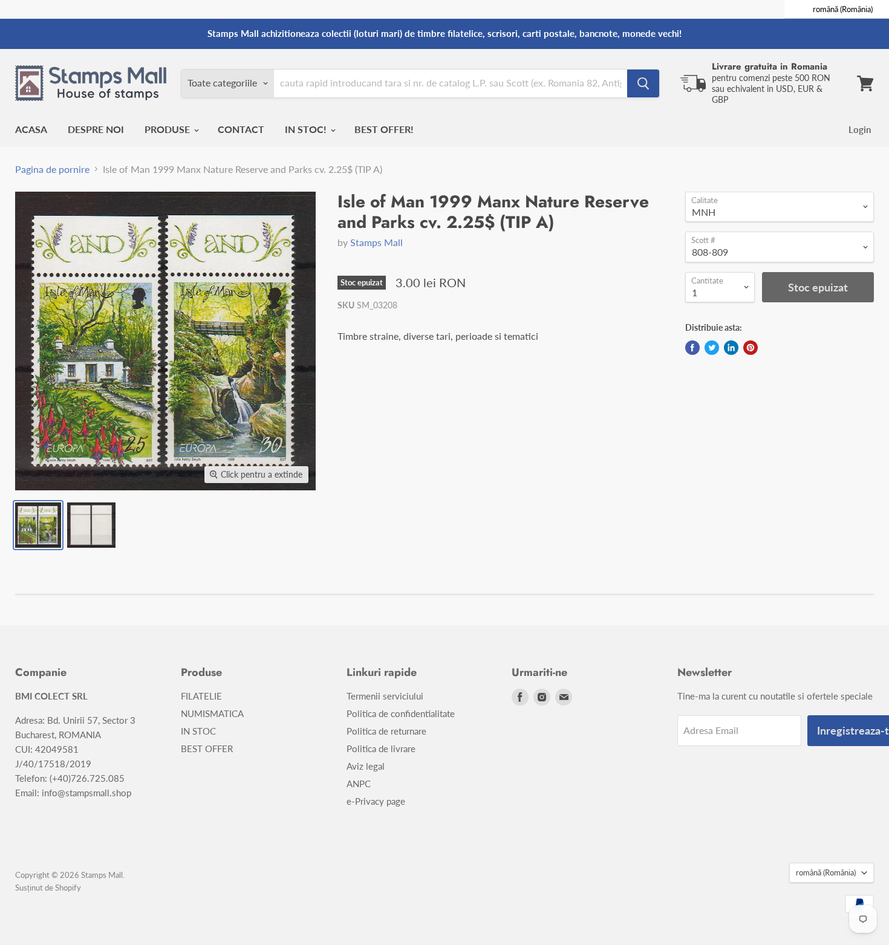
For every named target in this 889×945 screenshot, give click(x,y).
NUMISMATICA (212, 713)
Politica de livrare (381, 748)
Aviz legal (366, 766)
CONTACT (241, 129)
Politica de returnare (386, 731)
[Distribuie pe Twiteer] (712, 347)
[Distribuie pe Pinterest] (750, 347)
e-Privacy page (376, 801)
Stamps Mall (376, 242)
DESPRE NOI (96, 129)
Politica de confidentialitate (401, 713)
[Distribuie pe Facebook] (692, 347)
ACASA (31, 129)
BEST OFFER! (384, 129)
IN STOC (198, 731)
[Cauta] (643, 83)
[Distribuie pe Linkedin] (731, 347)
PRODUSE (168, 129)
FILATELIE (201, 695)
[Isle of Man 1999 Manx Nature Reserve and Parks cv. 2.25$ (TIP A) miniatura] (38, 525)
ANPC (359, 783)
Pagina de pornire (52, 169)
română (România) (826, 872)
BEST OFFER (207, 748)
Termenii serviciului (385, 695)
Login (859, 129)
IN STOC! (307, 129)
